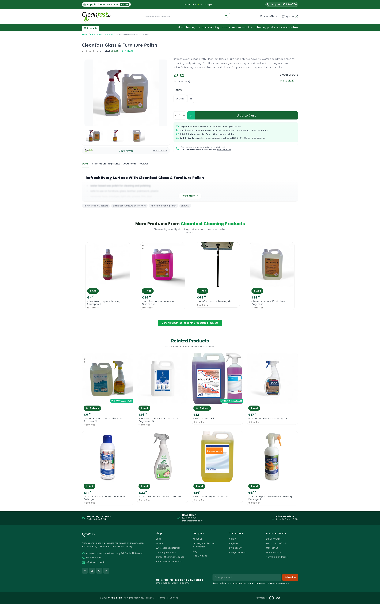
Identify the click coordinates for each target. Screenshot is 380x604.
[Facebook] (85, 571)
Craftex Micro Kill (203, 418)
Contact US (272, 547)
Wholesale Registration (168, 547)
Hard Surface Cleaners (101, 34)
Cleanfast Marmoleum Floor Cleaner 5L (159, 302)
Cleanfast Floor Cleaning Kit (214, 301)
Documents (129, 163)
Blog (195, 551)
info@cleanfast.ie (95, 562)
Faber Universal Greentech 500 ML (159, 496)
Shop (158, 538)
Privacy (150, 597)
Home (85, 34)
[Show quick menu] (374, 600)
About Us (197, 538)
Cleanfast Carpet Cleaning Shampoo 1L (103, 302)
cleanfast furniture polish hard (129, 205)
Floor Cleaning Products (169, 561)
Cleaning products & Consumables (276, 27)
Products (92, 28)
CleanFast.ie (115, 597)
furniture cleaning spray (163, 205)
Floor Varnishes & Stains (237, 27)
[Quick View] (107, 284)
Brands (159, 543)
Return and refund (276, 543)
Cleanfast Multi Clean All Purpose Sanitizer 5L (104, 420)
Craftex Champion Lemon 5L (210, 496)
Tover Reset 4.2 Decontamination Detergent (104, 498)
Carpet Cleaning (209, 27)
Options (94, 408)
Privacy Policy (273, 552)
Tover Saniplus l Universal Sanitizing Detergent (270, 498)
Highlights (114, 163)
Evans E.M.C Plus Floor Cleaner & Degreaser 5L (158, 420)
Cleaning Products (166, 552)
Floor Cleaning (186, 27)
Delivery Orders (274, 538)
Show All (185, 205)
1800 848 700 (238, 138)
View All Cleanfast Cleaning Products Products (190, 322)
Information (98, 163)
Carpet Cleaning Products (170, 556)
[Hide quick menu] (227, 593)
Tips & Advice (200, 555)
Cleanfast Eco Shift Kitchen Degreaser (268, 302)
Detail (85, 163)
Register (233, 543)
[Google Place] (99, 571)
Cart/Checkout (237, 552)
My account (235, 547)
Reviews (143, 163)
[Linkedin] (106, 571)
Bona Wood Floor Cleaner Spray (268, 418)
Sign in (232, 538)
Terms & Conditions (277, 556)
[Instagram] (92, 571)
